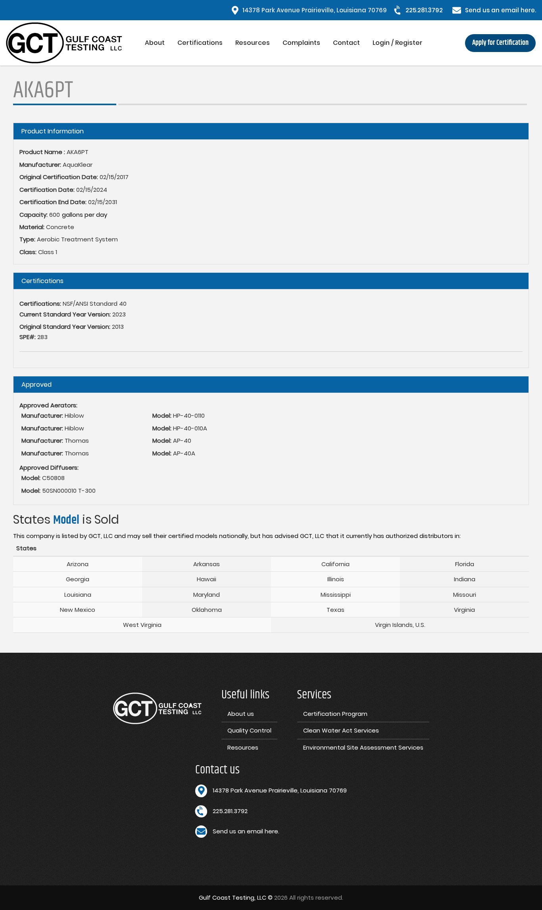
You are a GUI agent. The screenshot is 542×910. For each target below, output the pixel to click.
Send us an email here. (500, 10)
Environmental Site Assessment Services (363, 747)
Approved (36, 384)
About (155, 42)
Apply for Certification (500, 42)
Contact (346, 42)
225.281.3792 (424, 10)
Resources (252, 42)
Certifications (200, 42)
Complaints (301, 42)
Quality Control (249, 730)
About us (240, 713)
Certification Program (335, 713)
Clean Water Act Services (341, 730)
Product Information (52, 131)
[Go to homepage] (72, 43)
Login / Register (398, 42)
